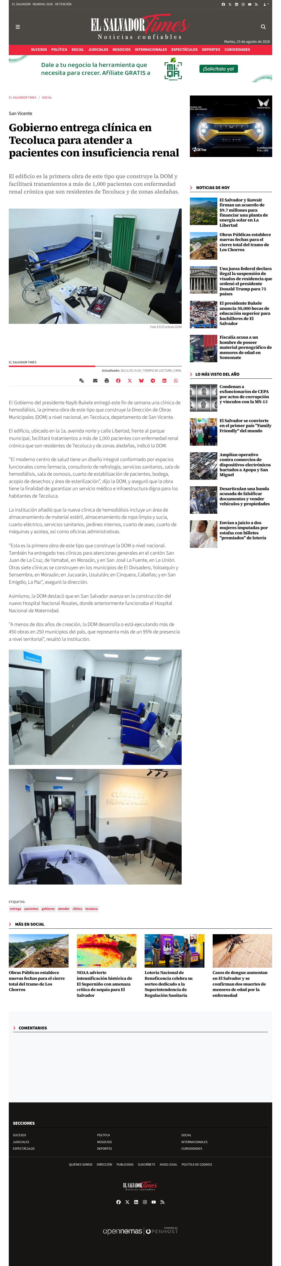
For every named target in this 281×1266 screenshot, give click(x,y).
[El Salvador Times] (140, 27)
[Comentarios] (82, 380)
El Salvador (21, 4)
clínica (77, 908)
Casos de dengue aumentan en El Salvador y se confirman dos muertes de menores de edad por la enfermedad (240, 984)
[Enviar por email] (95, 380)
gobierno (48, 908)
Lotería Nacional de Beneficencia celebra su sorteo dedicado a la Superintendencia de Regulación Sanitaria (168, 984)
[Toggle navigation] (18, 27)
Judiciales (21, 1142)
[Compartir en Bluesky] (141, 380)
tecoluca (91, 908)
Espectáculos (24, 1148)
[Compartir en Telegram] (153, 380)
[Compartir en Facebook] (118, 380)
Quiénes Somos (80, 1164)
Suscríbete (146, 1164)
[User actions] (266, 4)
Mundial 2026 (43, 4)
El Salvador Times (22, 97)
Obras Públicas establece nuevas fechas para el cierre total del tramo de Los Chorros (245, 242)
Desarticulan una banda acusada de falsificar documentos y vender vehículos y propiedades (245, 496)
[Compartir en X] (130, 380)
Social (47, 97)
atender (63, 908)
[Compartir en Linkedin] (164, 380)
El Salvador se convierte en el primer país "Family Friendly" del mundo (245, 426)
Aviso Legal (168, 1164)
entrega (15, 908)
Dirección (104, 1164)
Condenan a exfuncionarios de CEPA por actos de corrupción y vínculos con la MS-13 (244, 394)
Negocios (104, 1142)
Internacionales (194, 1142)
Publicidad (125, 1164)
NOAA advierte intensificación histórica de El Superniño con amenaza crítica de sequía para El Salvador (104, 984)
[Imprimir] (107, 380)
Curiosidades (191, 1148)
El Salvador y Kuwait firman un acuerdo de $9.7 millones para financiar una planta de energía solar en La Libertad (244, 212)
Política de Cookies (197, 1164)
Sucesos (19, 1135)
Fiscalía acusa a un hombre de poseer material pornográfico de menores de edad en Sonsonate (246, 347)
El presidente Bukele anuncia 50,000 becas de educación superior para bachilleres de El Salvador (245, 313)
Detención (63, 4)
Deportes (104, 1148)
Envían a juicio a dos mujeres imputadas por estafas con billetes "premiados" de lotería (244, 530)
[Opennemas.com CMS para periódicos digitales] (140, 1237)
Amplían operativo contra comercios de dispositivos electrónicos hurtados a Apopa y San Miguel (245, 465)
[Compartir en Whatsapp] (176, 380)
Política (103, 1135)
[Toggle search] (263, 27)
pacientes (31, 908)
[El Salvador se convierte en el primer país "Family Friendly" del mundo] (203, 432)
